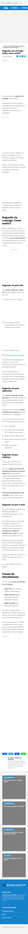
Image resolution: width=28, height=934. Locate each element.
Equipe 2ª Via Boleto (8, 56)
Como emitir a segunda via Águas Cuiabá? (12, 781)
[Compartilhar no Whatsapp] (25, 56)
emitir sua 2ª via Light (16, 355)
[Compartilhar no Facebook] (17, 56)
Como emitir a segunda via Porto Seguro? (12, 859)
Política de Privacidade (8, 911)
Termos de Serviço (6, 917)
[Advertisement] (14, 26)
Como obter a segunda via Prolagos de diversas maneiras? (13, 833)
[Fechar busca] (1, 3)
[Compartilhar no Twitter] (20, 56)
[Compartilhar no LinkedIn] (22, 56)
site (12, 299)
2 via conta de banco (13, 46)
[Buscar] (21, 3)
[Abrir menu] (25, 3)
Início (5, 46)
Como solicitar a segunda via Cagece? (13, 806)
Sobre (3, 914)
